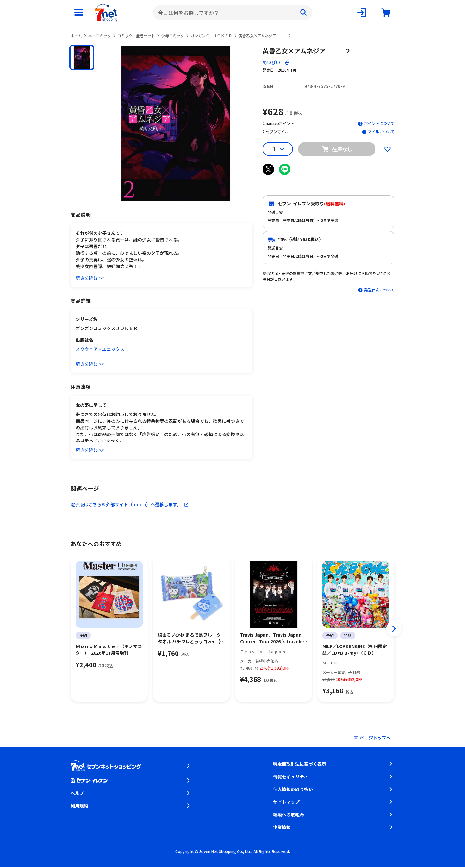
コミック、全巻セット (136, 35)
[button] (82, 57)
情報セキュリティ (290, 776)
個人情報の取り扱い (293, 789)
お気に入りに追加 (387, 149)
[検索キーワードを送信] (303, 13)
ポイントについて (379, 123)
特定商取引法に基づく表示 (299, 764)
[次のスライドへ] (393, 628)
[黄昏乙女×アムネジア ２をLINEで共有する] (284, 169)
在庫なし (342, 149)
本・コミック (99, 35)
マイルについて (381, 131)
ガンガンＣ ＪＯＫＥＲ (211, 35)
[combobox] (232, 12)
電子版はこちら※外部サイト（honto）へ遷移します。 (126, 504)
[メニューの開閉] (79, 12)
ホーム (76, 35)
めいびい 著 (276, 62)
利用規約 (79, 805)
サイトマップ (286, 802)
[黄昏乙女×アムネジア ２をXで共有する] (268, 169)
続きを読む (87, 278)
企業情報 (282, 827)
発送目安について (379, 289)
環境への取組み (288, 814)
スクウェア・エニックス (100, 349)
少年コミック (172, 35)
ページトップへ (375, 737)
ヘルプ (77, 793)
